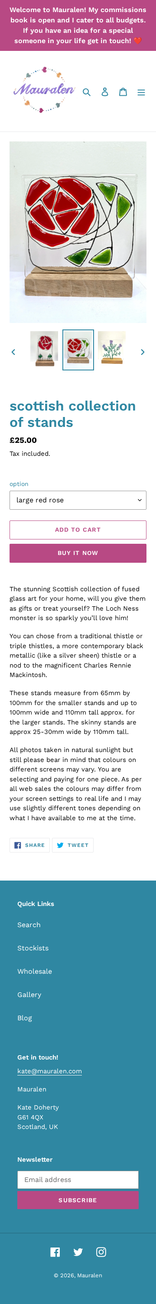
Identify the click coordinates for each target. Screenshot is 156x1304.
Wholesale (34, 971)
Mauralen (89, 1275)
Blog (24, 1018)
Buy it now (78, 552)
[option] (44, 350)
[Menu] (141, 91)
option (19, 483)
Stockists (33, 948)
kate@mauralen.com (49, 1071)
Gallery (29, 995)
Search (29, 925)
